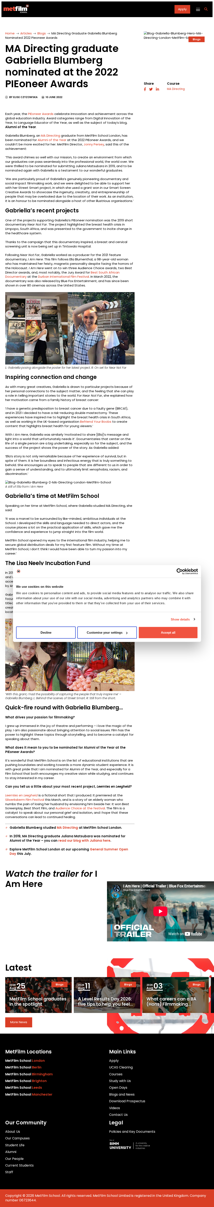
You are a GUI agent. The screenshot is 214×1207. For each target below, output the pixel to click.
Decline (46, 632)
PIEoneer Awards (41, 114)
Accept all (168, 632)
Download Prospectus (127, 1101)
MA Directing (50, 135)
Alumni (10, 1151)
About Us (12, 1131)
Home (10, 33)
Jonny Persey (94, 144)
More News (18, 1022)
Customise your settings (104, 632)
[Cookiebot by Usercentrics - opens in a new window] (179, 571)
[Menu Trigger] (198, 9)
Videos (114, 1108)
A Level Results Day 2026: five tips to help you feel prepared (105, 1004)
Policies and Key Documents (132, 1131)
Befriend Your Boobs (95, 421)
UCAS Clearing (121, 1067)
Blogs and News (122, 1094)
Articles (26, 33)
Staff (9, 1172)
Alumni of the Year (52, 140)
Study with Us (120, 1080)
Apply (182, 9)
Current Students (19, 1165)
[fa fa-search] (206, 9)
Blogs (41, 33)
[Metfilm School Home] (15, 9)
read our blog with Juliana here (84, 840)
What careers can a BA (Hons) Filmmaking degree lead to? (171, 1004)
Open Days (118, 1087)
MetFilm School (25, 1060)
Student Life (14, 1145)
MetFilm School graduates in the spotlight (37, 1001)
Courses (115, 1074)
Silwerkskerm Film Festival (24, 799)
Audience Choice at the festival (80, 808)
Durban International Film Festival (63, 276)
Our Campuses (17, 1138)
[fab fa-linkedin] (157, 89)
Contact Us (118, 1114)
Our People (14, 1158)
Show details (180, 619)
